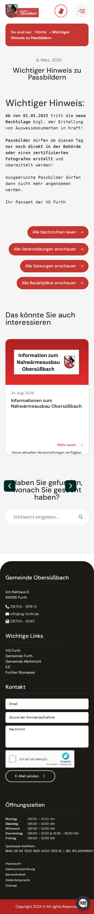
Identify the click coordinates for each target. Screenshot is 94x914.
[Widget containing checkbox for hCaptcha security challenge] (39, 759)
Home (40, 32)
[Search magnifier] (81, 517)
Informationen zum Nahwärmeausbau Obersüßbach (46, 403)
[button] (70, 486)
